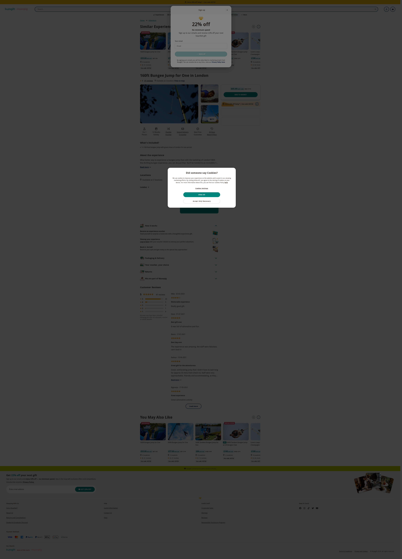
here (226, 182)
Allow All (201, 195)
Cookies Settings (201, 188)
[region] (202, 188)
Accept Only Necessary (202, 201)
